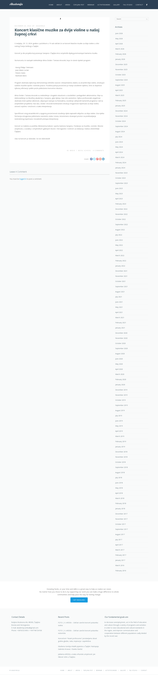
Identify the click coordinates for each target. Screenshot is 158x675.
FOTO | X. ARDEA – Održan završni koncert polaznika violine (78, 623)
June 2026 (119, 33)
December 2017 (121, 514)
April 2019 (119, 431)
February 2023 (120, 204)
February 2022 (120, 261)
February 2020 (120, 379)
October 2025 (120, 75)
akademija (40, 26)
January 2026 (120, 59)
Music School (84, 151)
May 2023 (119, 193)
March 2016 (119, 565)
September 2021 (121, 286)
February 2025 (120, 100)
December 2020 (121, 333)
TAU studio (127, 5)
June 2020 (119, 359)
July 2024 (118, 137)
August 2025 (120, 85)
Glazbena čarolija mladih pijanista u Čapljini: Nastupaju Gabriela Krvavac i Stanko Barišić (78, 647)
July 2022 (118, 235)
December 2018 (121, 452)
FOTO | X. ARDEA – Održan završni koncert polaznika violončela (78, 631)
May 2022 (119, 245)
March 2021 (119, 317)
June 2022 (119, 240)
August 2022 (120, 230)
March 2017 (119, 550)
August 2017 (120, 534)
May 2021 (119, 307)
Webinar (90, 5)
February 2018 (120, 503)
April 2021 (119, 312)
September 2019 (121, 405)
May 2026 (119, 38)
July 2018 (118, 477)
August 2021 (120, 292)
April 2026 (119, 44)
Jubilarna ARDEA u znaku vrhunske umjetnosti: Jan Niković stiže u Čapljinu (76, 655)
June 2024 (119, 142)
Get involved (79, 600)
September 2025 (121, 80)
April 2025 (119, 90)
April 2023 (119, 199)
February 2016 (120, 570)
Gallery (116, 5)
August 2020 (120, 353)
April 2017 (119, 545)
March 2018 (119, 498)
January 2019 (120, 447)
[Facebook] (146, 4)
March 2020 (119, 374)
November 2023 (121, 173)
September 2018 (121, 467)
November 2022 (121, 214)
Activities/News (104, 5)
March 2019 (119, 436)
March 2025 (119, 95)
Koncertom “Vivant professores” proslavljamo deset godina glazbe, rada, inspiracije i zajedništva (77, 639)
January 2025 (120, 106)
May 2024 (119, 147)
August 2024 (120, 131)
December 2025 (121, 64)
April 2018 (119, 493)
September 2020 (121, 348)
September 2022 (121, 224)
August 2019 (120, 410)
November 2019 (121, 395)
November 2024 (121, 116)
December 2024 (121, 111)
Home (51, 5)
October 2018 (120, 462)
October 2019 (120, 400)
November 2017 (121, 519)
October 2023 (120, 178)
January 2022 (120, 266)
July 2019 (118, 416)
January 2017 (120, 560)
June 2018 (119, 483)
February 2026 (120, 54)
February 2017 (120, 555)
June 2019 (119, 421)
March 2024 (119, 157)
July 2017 (118, 539)
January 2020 (120, 385)
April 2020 (119, 369)
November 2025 (121, 69)
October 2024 (120, 121)
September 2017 (121, 529)
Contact (139, 5)
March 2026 (119, 49)
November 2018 (121, 457)
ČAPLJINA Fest (78, 5)
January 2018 (120, 508)
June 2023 (119, 188)
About (59, 5)
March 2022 (119, 255)
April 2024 (119, 152)
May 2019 (119, 426)
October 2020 (120, 343)
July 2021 (118, 297)
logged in (23, 179)
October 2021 (120, 281)
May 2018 (119, 488)
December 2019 (121, 390)
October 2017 (120, 524)
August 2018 (120, 472)
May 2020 (119, 364)
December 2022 (121, 209)
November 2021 (121, 276)
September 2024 (121, 126)
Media (72, 151)
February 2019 (120, 441)
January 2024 (120, 168)
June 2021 (119, 302)
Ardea (67, 5)
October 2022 (120, 219)
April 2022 (119, 250)
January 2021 (120, 328)
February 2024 (120, 162)
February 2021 (120, 322)
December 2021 (121, 271)
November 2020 (121, 338)
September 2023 (121, 183)
